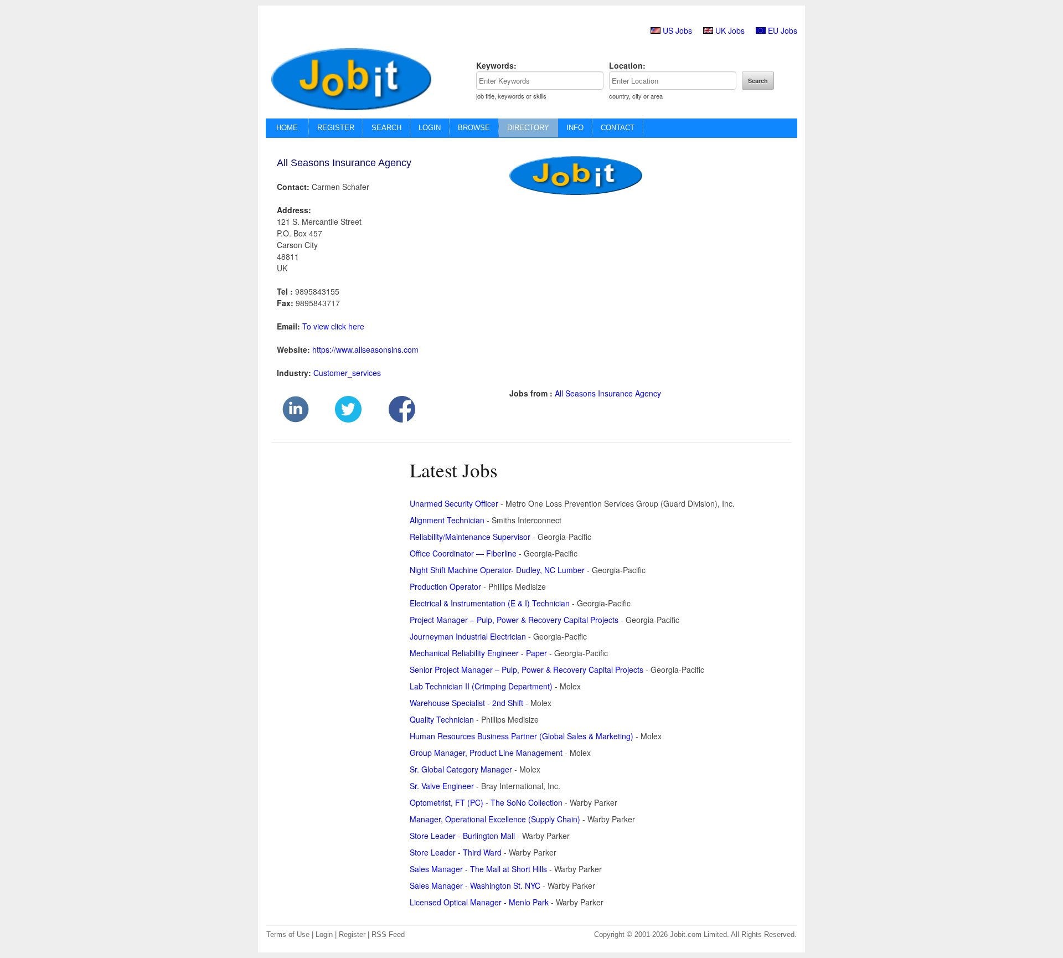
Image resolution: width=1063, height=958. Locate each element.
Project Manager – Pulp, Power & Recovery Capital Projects (514, 619)
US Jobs (677, 30)
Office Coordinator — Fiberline (463, 553)
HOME (287, 127)
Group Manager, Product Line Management (486, 752)
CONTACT (617, 127)
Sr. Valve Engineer (442, 785)
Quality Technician (442, 719)
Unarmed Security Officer (454, 503)
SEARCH (386, 127)
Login (324, 935)
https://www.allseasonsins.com (365, 349)
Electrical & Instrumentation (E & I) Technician (490, 603)
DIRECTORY (528, 127)
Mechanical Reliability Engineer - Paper (478, 652)
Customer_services (347, 372)
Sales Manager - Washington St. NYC (475, 885)
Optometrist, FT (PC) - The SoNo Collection (486, 802)
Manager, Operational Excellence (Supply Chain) (495, 819)
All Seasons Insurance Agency (608, 393)
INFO (575, 127)
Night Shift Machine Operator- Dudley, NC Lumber (497, 569)
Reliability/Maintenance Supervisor (470, 536)
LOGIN (430, 127)
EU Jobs (782, 30)
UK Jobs (730, 30)
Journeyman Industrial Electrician (468, 636)
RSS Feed (388, 935)
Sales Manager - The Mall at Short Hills (478, 868)
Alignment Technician (447, 520)
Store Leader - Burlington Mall (462, 835)
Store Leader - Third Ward (456, 852)
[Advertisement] (636, 298)
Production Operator (445, 586)
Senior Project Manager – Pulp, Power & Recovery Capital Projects (526, 669)
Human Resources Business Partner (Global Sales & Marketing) (521, 735)
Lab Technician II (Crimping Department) (481, 686)
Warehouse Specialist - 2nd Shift (466, 702)
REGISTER (335, 127)
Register (352, 935)
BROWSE (474, 127)
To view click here (333, 326)
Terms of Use (287, 935)
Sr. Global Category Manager (461, 769)
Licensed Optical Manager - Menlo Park (479, 902)
